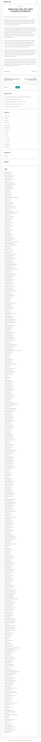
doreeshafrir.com (7, 448)
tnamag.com (6, 554)
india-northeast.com (8, 277)
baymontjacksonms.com (9, 494)
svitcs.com (6, 546)
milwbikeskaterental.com (9, 493)
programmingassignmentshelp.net (11, 197)
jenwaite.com (7, 701)
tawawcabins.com (7, 297)
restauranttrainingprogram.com (10, 344)
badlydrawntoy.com (8, 578)
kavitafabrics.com (7, 512)
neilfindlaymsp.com (8, 526)
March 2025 (6, 137)
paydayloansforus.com (8, 201)
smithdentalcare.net (8, 728)
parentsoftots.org (7, 567)
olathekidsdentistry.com (9, 317)
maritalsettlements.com (9, 491)
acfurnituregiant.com (8, 187)
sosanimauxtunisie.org (8, 230)
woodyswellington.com (8, 661)
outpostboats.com (8, 380)
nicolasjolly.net (7, 432)
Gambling (7, 71)
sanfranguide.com (8, 398)
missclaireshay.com (8, 172)
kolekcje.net (6, 356)
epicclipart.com (7, 224)
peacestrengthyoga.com (9, 597)
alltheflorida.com (7, 686)
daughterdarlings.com (8, 179)
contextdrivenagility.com (9, 453)
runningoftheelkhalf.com (9, 594)
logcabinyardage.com (8, 572)
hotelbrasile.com (7, 246)
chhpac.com (6, 717)
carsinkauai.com (7, 689)
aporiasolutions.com (8, 558)
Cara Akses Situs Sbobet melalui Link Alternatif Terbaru (15, 101)
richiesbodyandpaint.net (9, 176)
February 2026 (7, 125)
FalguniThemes (29, 740)
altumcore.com (7, 551)
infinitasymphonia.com (9, 433)
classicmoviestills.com (8, 390)
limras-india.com (7, 173)
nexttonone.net (7, 582)
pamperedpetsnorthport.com (10, 313)
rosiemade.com (7, 314)
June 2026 (6, 120)
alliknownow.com (7, 407)
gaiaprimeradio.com (8, 474)
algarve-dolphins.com (8, 485)
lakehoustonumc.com (8, 579)
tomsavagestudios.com (9, 349)
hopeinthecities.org (8, 383)
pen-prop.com (7, 588)
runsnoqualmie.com (8, 612)
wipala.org (6, 375)
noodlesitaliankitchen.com (9, 213)
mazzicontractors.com (8, 656)
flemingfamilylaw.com (8, 707)
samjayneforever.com (8, 683)
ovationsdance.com (8, 353)
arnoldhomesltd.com (8, 282)
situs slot (35, 71)
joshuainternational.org (9, 585)
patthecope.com (7, 545)
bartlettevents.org (8, 249)
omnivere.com (7, 190)
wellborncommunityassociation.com (11, 242)
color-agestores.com (8, 374)
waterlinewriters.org (8, 564)
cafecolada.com (7, 392)
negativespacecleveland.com (10, 499)
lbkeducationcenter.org (9, 359)
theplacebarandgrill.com (9, 530)
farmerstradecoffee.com (9, 570)
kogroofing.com (7, 231)
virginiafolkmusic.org (8, 352)
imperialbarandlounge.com (9, 286)
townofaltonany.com (8, 496)
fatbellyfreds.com (7, 662)
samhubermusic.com (8, 731)
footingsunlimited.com (8, 610)
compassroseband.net (8, 549)
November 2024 (7, 146)
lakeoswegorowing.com (9, 710)
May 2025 (6, 132)
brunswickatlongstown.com (9, 466)
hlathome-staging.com (8, 337)
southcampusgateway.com (9, 239)
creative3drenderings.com (9, 569)
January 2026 (7, 127)
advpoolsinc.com (7, 533)
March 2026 (6, 122)
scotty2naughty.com (8, 447)
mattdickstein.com (8, 576)
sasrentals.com (7, 331)
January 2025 (7, 142)
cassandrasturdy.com (8, 387)
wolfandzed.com (7, 637)
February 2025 (7, 139)
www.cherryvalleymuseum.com (10, 253)
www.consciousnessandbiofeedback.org (12, 647)
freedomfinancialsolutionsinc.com (11, 598)
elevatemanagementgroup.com (10, 702)
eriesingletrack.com (8, 311)
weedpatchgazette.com (9, 309)
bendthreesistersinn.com (9, 505)
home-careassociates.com (9, 368)
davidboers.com (7, 573)
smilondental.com (7, 328)
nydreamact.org (7, 215)
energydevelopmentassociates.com (11, 268)
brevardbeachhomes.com (9, 273)
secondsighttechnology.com (9, 332)
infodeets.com (7, 181)
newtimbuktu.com (8, 193)
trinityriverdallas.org (8, 361)
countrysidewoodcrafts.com (9, 206)
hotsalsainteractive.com (9, 182)
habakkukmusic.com (8, 581)
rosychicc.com (7, 378)
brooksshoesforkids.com (9, 555)
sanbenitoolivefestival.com (9, 389)
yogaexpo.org (7, 366)
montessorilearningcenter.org (10, 680)
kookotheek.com (7, 236)
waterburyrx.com (7, 531)
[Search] (37, 1)
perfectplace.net (7, 362)
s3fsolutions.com (7, 271)
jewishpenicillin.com (8, 347)
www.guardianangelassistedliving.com (12, 671)
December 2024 (7, 144)
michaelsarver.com (8, 334)
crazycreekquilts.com (8, 422)
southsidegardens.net (8, 653)
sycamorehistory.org (8, 644)
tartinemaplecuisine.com (9, 468)
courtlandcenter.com (8, 524)
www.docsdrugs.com (8, 613)
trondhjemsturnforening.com (10, 673)
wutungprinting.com (8, 490)
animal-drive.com (7, 552)
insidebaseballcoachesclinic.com (10, 688)
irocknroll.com (7, 292)
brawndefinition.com (8, 419)
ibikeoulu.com (7, 454)
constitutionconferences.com (10, 543)
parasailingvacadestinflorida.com (11, 692)
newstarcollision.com (8, 329)
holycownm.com (7, 515)
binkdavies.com (7, 423)
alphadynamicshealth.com (9, 695)
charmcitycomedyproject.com (10, 450)
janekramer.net (7, 469)
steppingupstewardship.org (9, 630)
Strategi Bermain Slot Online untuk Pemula (12, 106)
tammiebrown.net (8, 475)
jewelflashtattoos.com (8, 218)
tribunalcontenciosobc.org (9, 410)
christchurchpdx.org (8, 424)
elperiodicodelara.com (8, 175)
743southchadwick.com (9, 276)
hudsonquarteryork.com (9, 665)
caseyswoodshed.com (8, 539)
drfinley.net (6, 705)
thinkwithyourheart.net (9, 289)
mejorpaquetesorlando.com (9, 320)
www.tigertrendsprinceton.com (10, 589)
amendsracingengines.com (9, 601)
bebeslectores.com (8, 259)
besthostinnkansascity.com (9, 726)
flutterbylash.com (7, 697)
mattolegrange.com (8, 479)
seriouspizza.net (7, 548)
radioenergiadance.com (9, 234)
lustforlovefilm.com (8, 430)
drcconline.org (7, 529)
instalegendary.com (8, 210)
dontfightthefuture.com (9, 280)
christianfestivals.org (8, 482)
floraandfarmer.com (8, 270)
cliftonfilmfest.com (8, 285)
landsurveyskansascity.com (9, 607)
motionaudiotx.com (8, 720)
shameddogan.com (8, 566)
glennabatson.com (8, 414)
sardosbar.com (7, 300)
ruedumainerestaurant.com (10, 439)
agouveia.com (7, 713)
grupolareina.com (7, 252)
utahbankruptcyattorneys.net (10, 291)
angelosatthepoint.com (9, 534)
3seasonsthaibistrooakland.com (10, 363)
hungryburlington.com (8, 465)
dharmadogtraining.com (9, 719)
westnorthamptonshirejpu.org (10, 245)
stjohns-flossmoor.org (8, 506)
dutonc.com (6, 476)
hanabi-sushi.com (7, 636)
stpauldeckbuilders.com (9, 609)
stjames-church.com (8, 445)
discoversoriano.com (8, 393)
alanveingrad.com (8, 487)
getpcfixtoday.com (8, 219)
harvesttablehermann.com (9, 265)
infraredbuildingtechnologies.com (11, 264)
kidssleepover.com (8, 198)
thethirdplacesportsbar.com (9, 658)
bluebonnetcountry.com (9, 222)
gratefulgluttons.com (8, 384)
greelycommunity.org (8, 438)
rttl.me (5, 722)
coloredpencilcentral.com (9, 283)
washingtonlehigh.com (8, 633)
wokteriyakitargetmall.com (9, 338)
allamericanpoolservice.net (9, 346)
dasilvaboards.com (8, 413)
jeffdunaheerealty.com (8, 595)
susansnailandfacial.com (9, 587)
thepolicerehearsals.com (9, 405)
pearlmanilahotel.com (8, 225)
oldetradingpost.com (8, 256)
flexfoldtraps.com (7, 600)
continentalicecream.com (9, 420)
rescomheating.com (8, 723)
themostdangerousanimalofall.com (11, 404)
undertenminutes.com (8, 188)
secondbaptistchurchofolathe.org (11, 714)
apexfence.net (7, 732)
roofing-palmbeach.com (9, 279)
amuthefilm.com (7, 429)
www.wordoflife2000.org (9, 294)
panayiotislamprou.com (9, 237)
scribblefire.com (7, 365)
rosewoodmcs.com (8, 643)
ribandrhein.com (7, 355)
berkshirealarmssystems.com (10, 303)
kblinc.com (6, 310)
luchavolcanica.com (8, 514)
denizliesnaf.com (7, 542)
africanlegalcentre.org (8, 435)
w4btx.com (6, 323)
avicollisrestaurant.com (9, 527)
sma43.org (6, 624)
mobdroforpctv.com (8, 386)
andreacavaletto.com (8, 369)
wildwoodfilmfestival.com (9, 243)
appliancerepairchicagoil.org (10, 207)
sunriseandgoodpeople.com (9, 502)
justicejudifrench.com (8, 459)
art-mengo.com (7, 472)
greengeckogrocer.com (8, 335)
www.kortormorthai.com (9, 603)
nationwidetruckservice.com (10, 517)
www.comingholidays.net (9, 396)
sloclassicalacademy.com (9, 411)
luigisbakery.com (7, 634)
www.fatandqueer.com (8, 604)
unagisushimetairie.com (9, 216)
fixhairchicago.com (8, 540)
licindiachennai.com (8, 178)
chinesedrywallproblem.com (10, 503)
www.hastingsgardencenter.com (10, 650)
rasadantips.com (7, 191)
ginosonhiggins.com (8, 488)
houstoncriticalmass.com (9, 402)
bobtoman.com (7, 228)
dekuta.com (6, 639)
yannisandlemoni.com (8, 307)
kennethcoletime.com (8, 463)
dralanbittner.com (7, 306)
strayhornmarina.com (8, 416)
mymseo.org (6, 716)
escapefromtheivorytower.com (10, 274)
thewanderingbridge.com (9, 460)
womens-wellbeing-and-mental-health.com (12, 350)
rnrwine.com (6, 708)
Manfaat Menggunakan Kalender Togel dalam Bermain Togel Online (17, 97)
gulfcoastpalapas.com (8, 561)
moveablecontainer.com (9, 250)
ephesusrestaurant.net (9, 659)
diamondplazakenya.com (9, 674)
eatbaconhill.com (7, 196)
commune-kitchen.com (9, 427)
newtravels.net (7, 200)
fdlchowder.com (7, 616)
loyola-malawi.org (7, 377)
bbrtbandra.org (7, 221)
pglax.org (6, 497)
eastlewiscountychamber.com (10, 408)
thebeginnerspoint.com (9, 395)
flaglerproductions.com (9, 417)
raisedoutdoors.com (8, 288)
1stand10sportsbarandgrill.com (10, 322)
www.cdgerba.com (8, 668)
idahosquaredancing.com (9, 295)
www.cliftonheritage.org (9, 622)
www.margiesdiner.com (9, 615)
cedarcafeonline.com (8, 185)
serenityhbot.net (7, 584)
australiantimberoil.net (9, 261)
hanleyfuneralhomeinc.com (9, 319)
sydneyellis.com (7, 341)
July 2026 (6, 118)
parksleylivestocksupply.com (10, 371)
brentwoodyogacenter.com (9, 627)
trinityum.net (7, 655)
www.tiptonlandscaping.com (10, 628)
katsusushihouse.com (8, 436)
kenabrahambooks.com (9, 426)
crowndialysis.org (7, 343)
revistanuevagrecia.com (9, 444)
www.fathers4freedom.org (9, 591)
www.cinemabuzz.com (8, 640)
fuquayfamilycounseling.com (10, 711)
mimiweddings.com (8, 725)
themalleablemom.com (9, 462)
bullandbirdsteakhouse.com (9, 619)
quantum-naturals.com (9, 679)
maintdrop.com (7, 227)
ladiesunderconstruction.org (10, 258)
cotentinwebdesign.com (9, 255)
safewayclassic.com (8, 204)
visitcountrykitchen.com (9, 484)
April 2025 (6, 134)
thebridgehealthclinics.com (9, 563)
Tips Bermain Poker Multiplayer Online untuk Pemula (14, 104)
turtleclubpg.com (7, 518)
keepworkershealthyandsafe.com (11, 212)
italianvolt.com (7, 301)
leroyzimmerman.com (8, 704)
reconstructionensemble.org (10, 511)
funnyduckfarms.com (8, 700)
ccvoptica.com (7, 631)
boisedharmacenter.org (9, 372)
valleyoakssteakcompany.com (10, 537)
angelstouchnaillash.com (9, 325)
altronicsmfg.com (7, 194)
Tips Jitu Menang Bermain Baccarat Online (12, 99)
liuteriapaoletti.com (8, 500)
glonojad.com (7, 442)
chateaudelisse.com (8, 240)
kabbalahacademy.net (8, 326)
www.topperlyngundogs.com (10, 592)
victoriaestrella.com (8, 521)
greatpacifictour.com (8, 520)
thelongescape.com (8, 478)
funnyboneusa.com (8, 508)
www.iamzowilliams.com (9, 649)
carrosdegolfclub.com (8, 267)
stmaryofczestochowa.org (9, 457)
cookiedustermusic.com (9, 509)
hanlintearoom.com (8, 698)
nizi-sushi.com (7, 471)
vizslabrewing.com (8, 304)
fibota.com (7, 2)
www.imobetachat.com (8, 575)
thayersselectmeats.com (9, 557)
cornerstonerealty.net (8, 646)
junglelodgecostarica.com (9, 481)
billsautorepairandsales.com (10, 677)
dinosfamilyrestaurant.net (9, 262)
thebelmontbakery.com (9, 203)
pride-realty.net (7, 694)
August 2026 (6, 115)
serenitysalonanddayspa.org (10, 184)
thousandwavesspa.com (9, 523)
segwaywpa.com (7, 560)
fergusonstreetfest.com (9, 682)
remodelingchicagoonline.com (10, 625)
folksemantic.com (7, 298)
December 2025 (7, 130)
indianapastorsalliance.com (9, 536)
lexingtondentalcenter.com (9, 340)
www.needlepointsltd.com (9, 618)
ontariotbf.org (7, 209)
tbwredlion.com (7, 676)
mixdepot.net (7, 642)
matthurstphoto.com (8, 685)
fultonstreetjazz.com (8, 248)
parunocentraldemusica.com (10, 670)
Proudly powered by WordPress (14, 740)
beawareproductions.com (9, 451)
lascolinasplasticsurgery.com (10, 621)
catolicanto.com (7, 358)
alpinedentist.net (7, 233)
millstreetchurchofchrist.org (9, 691)
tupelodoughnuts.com (8, 316)
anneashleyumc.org (8, 606)
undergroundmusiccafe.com (10, 729)
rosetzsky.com (7, 441)
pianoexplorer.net (7, 652)
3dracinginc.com (7, 401)
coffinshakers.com (8, 456)
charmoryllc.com (7, 399)
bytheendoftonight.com (9, 381)
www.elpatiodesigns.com (9, 664)
